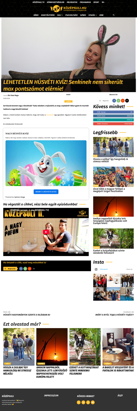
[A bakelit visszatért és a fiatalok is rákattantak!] (118, 347)
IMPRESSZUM (51, 395)
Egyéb (96, 215)
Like (131, 112)
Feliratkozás (128, 123)
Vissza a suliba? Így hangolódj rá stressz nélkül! (110, 160)
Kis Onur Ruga (13, 95)
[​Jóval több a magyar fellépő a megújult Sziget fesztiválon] (113, 177)
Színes (68, 101)
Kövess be (129, 116)
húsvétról (50, 115)
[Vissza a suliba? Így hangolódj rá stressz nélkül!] (113, 147)
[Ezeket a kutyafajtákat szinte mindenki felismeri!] (113, 238)
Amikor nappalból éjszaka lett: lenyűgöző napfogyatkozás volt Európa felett (110, 221)
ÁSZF (120, 395)
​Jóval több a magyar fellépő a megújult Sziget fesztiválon (109, 190)
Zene (96, 186)
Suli (95, 156)
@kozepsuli (104, 269)
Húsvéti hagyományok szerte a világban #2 (26, 314)
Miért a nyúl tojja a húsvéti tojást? (114, 314)
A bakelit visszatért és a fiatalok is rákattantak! (118, 369)
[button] (114, 15)
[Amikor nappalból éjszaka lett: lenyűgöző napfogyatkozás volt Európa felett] (113, 206)
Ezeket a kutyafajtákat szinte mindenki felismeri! (109, 251)
